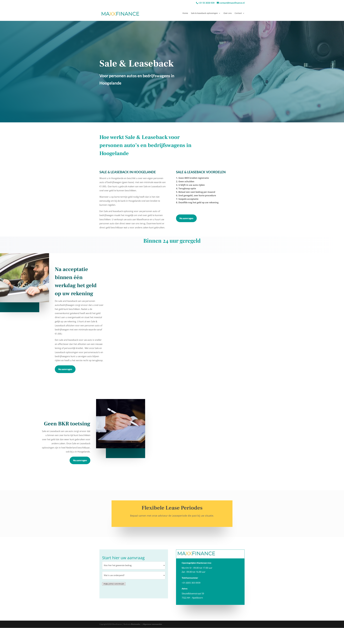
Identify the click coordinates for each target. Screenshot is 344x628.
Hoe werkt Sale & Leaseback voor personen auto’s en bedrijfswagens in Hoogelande (145, 145)
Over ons (227, 13)
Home (185, 13)
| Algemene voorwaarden (152, 624)
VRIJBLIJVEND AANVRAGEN (113, 584)
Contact (238, 13)
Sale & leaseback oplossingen (204, 13)
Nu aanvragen (186, 218)
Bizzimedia (135, 624)
